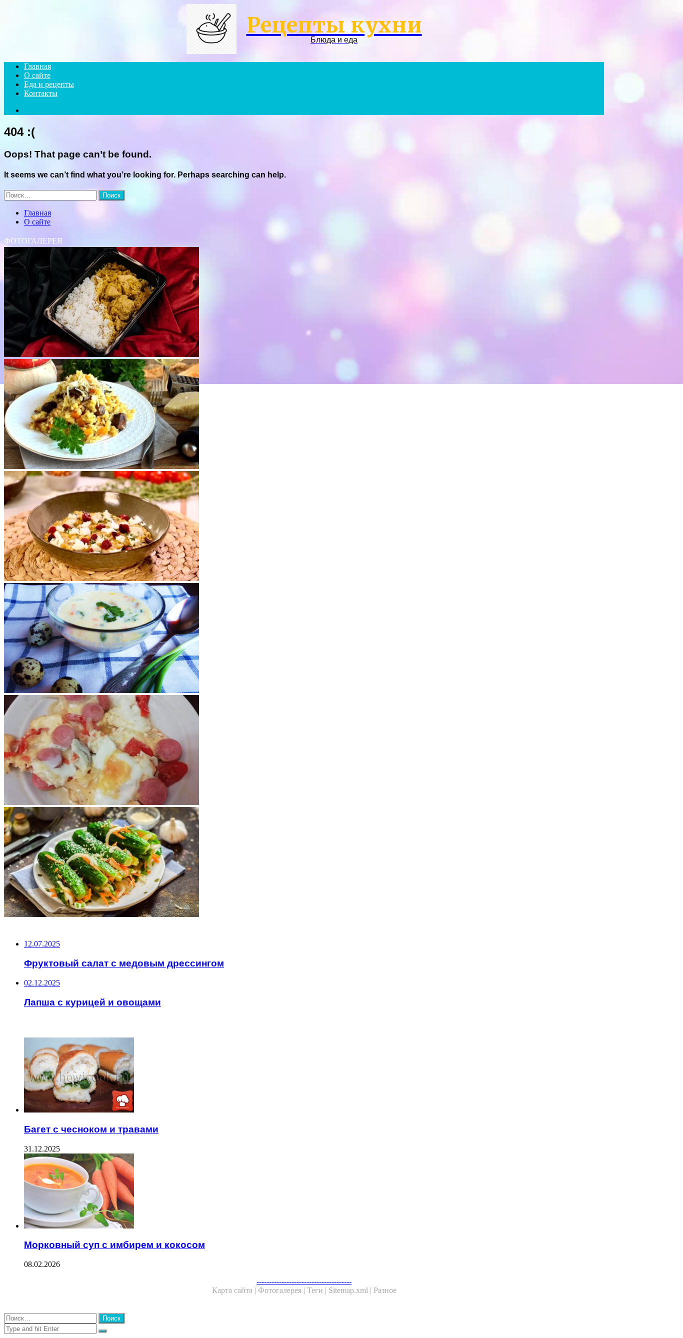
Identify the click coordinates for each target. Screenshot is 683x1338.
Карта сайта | (235, 1290)
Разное (385, 1290)
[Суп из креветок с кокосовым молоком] (304, 639)
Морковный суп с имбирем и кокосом (114, 1245)
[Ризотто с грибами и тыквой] (304, 527)
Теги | (317, 1290)
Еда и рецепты (49, 84)
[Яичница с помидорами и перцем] (304, 751)
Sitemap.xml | (351, 1290)
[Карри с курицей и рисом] (304, 303)
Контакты (41, 93)
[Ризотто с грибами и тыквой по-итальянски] (304, 415)
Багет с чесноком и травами (91, 1129)
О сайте (37, 75)
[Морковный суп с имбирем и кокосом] (314, 1192)
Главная (37, 66)
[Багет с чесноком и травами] (314, 1076)
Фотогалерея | (282, 1290)
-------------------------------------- (304, 1281)
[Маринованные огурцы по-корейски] (304, 863)
